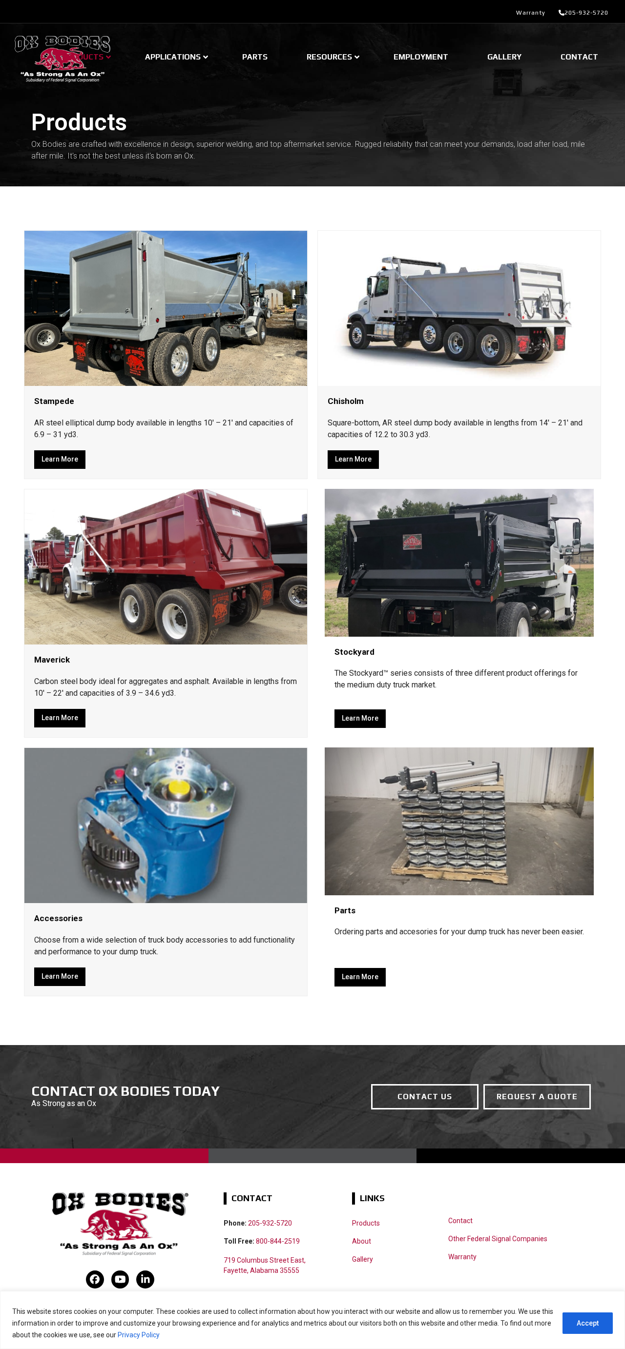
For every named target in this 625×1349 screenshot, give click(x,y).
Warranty (530, 12)
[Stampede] (165, 307)
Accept (588, 1323)
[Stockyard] (459, 562)
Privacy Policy (139, 1335)
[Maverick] (165, 566)
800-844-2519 (278, 1241)
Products (366, 1223)
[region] (312, 1320)
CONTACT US (424, 1096)
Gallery (362, 1259)
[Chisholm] (459, 307)
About (361, 1241)
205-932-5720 (586, 12)
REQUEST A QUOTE (537, 1096)
